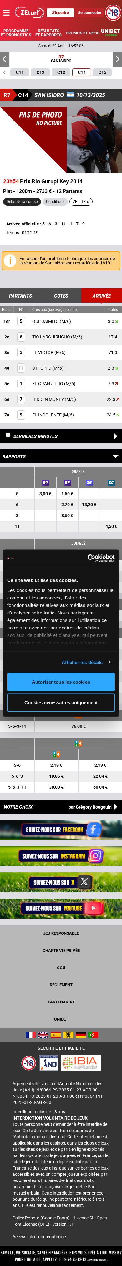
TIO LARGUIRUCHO (51, 336)
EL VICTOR (43, 352)
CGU (61, 967)
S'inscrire (60, 12)
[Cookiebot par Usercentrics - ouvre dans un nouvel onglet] (88, 558)
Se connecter (90, 12)
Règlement (61, 985)
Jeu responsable (61, 933)
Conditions (55, 202)
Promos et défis (82, 33)
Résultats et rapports (48, 32)
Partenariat (61, 1002)
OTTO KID (42, 368)
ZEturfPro (81, 202)
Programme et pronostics (16, 32)
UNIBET (61, 1019)
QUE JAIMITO (46, 321)
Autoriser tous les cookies (61, 682)
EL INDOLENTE (47, 414)
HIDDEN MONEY (48, 399)
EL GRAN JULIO (48, 383)
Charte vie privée (61, 950)
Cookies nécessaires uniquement (61, 702)
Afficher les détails (82, 662)
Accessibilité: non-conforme (39, 1236)
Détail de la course (22, 202)
